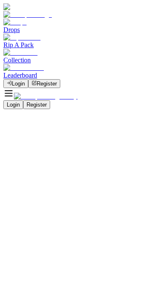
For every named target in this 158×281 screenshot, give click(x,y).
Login (18, 83)
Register (47, 83)
